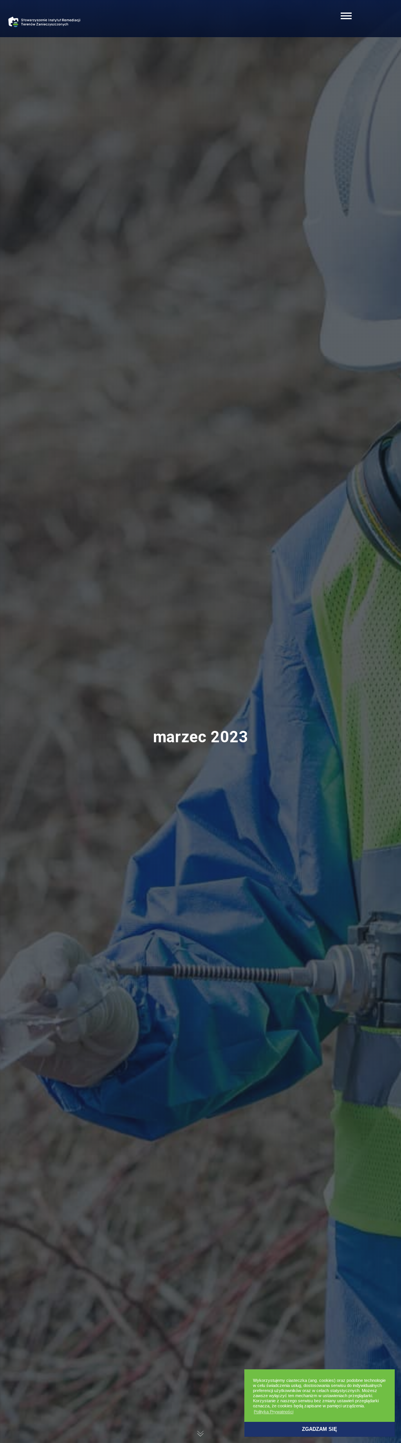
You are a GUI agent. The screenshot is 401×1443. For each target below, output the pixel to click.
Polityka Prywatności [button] (273, 1411)
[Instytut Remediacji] (44, 21)
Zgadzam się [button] (319, 1429)
